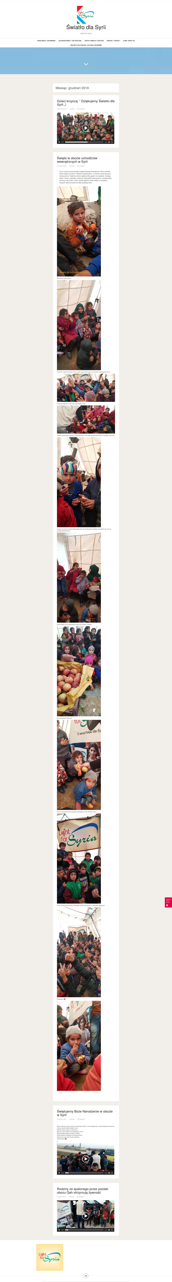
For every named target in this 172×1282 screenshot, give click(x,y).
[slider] (84, 142)
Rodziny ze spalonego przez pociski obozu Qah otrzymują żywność (82, 1190)
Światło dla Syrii (86, 27)
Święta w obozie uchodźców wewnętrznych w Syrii (77, 160)
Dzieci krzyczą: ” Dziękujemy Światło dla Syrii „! (86, 103)
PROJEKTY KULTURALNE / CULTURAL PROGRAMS (86, 45)
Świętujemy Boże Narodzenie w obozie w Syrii (85, 1113)
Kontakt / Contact (113, 41)
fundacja (72, 109)
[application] (85, 128)
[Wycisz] (109, 142)
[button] (85, 128)
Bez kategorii (81, 109)
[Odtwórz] (59, 142)
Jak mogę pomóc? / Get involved (69, 41)
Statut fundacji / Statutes (94, 41)
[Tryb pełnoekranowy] (112, 142)
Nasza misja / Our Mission (46, 41)
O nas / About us (129, 41)
